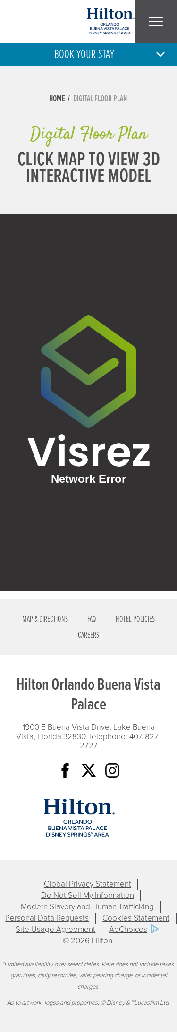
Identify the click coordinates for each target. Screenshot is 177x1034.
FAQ (91, 619)
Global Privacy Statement (87, 884)
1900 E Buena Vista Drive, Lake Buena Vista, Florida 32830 (85, 732)
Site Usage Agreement (55, 929)
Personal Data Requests (47, 918)
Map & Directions (45, 619)
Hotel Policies (135, 619)
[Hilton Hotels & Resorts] (79, 818)
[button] (88, 54)
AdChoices (128, 929)
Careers (88, 635)
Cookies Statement (135, 918)
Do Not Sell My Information (87, 895)
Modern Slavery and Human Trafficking (87, 907)
